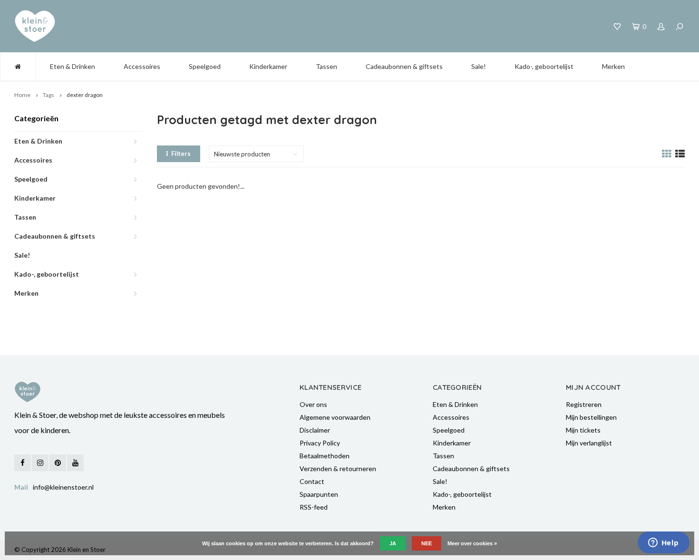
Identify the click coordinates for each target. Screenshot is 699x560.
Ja (392, 543)
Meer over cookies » (472, 543)
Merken (613, 66)
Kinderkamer (268, 66)
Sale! (478, 66)
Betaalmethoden (325, 456)
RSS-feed (314, 507)
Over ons (313, 404)
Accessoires (142, 66)
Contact (312, 481)
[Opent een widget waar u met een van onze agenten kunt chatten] (663, 543)
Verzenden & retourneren (338, 468)
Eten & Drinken (72, 66)
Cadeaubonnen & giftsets (404, 66)
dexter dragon (85, 94)
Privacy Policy (320, 443)
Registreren (584, 404)
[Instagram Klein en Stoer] (40, 462)
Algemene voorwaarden (335, 417)
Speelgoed (205, 66)
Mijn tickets (583, 430)
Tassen (326, 66)
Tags (48, 94)
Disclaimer (315, 430)
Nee (426, 543)
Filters (181, 153)
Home (22, 94)
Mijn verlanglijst (589, 443)
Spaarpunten (319, 494)
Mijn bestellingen (591, 417)
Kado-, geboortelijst (544, 66)
